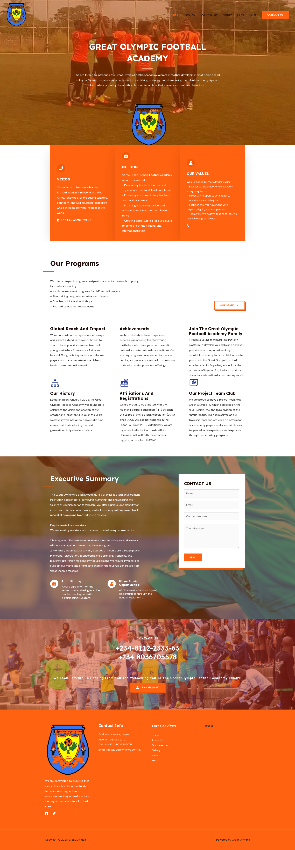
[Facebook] (46, 813)
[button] (275, 15)
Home (174, 14)
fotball (209, 725)
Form (252, 14)
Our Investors (209, 14)
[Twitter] (54, 813)
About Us (189, 14)
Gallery (227, 14)
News (240, 14)
